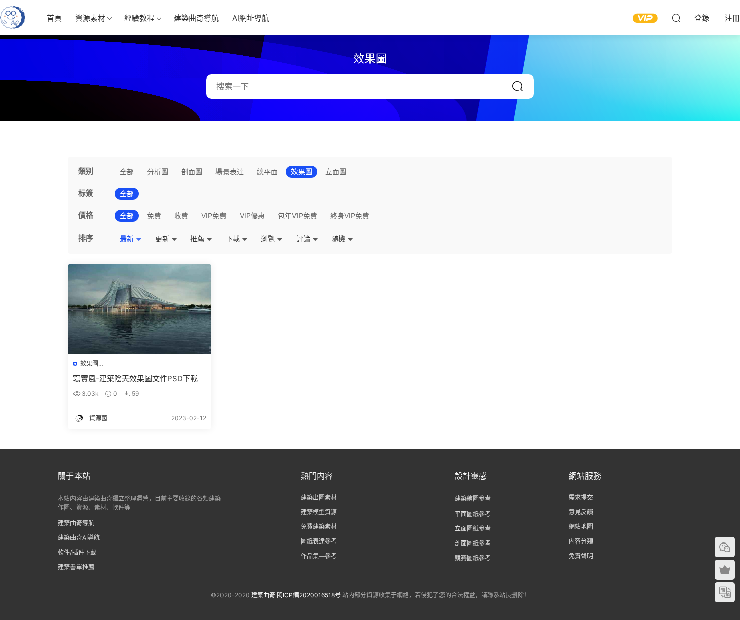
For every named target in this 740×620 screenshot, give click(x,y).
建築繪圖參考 (473, 498)
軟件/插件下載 (77, 552)
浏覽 (269, 238)
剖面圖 (191, 171)
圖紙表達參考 (319, 541)
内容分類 (581, 541)
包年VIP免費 (297, 215)
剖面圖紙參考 (473, 543)
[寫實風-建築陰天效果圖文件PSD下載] (139, 309)
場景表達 (229, 171)
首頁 (54, 18)
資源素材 (90, 18)
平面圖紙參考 (473, 514)
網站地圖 (581, 526)
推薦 (198, 238)
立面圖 (335, 171)
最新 (128, 238)
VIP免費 (214, 215)
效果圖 (301, 171)
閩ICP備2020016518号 (309, 595)
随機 (339, 238)
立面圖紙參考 (473, 528)
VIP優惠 (252, 215)
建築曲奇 (263, 595)
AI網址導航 (250, 18)
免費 (154, 215)
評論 (304, 238)
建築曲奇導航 (196, 18)
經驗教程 (139, 18)
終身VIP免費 (349, 215)
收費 (181, 215)
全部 (127, 171)
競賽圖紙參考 (473, 558)
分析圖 (157, 171)
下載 (234, 238)
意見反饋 (581, 512)
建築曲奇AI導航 (79, 537)
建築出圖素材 (319, 497)
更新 (163, 238)
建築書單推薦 (76, 567)
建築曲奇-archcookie (12, 17)
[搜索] (676, 17)
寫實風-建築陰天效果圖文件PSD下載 (135, 378)
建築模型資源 (319, 512)
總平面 (267, 171)
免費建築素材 (319, 526)
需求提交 (581, 497)
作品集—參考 (319, 556)
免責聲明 (581, 556)
